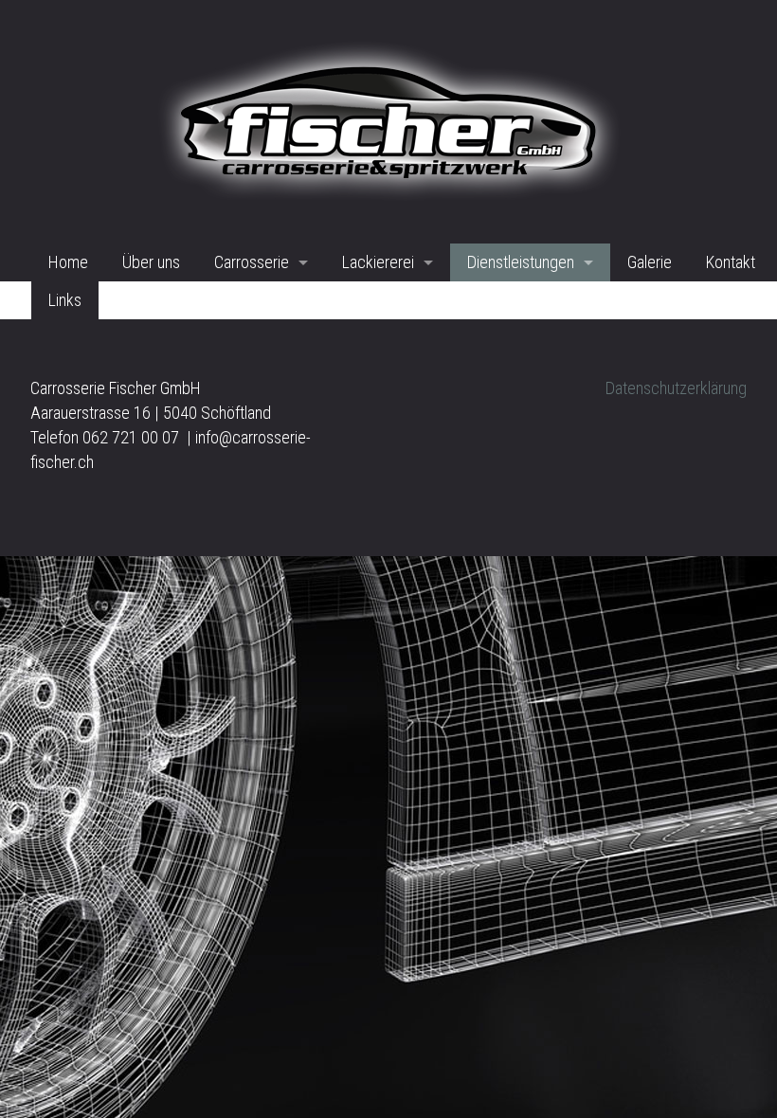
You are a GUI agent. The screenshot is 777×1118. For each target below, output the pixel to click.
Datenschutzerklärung (676, 388)
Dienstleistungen (520, 262)
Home (68, 262)
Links (64, 300)
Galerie (649, 262)
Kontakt (730, 262)
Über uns (151, 262)
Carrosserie (251, 262)
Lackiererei (378, 262)
